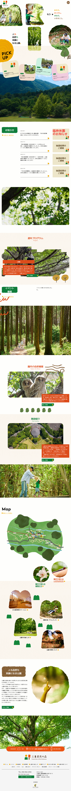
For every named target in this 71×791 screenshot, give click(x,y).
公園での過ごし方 (34, 764)
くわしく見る (5, 707)
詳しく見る (30, 275)
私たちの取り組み (52, 764)
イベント (12, 764)
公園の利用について (63, 764)
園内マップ (43, 764)
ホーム (6, 764)
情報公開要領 (44, 766)
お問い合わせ (27, 766)
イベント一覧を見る (9, 296)
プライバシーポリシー (36, 766)
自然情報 (26, 764)
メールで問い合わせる (27, 776)
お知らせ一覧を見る (9, 135)
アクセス (18, 766)
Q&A (23, 766)
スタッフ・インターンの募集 (54, 766)
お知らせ (13, 766)
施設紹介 (19, 764)
